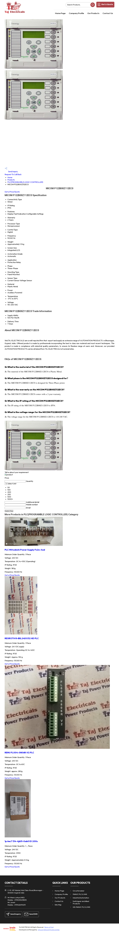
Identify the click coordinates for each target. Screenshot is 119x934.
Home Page (60, 13)
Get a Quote (107, 4)
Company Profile (76, 13)
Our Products (93, 13)
